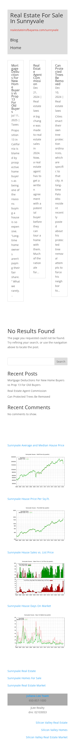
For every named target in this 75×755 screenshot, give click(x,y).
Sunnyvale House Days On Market (29, 606)
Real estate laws (37, 106)
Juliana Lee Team (37, 696)
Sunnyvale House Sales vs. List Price (31, 552)
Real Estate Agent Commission (37, 74)
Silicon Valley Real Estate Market (47, 737)
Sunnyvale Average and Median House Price (36, 445)
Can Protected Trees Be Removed (59, 74)
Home (15, 47)
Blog (14, 40)
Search (61, 361)
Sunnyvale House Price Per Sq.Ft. (29, 499)
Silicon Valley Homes (54, 730)
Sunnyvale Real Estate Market (27, 685)
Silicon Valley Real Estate (52, 722)
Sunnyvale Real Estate (22, 671)
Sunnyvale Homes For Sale (24, 678)
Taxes (15, 124)
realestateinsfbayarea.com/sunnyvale (34, 30)
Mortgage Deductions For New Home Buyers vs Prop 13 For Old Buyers (15, 88)
